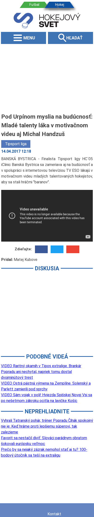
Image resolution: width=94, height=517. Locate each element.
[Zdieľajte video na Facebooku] (41, 249)
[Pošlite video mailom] (72, 249)
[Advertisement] (47, 78)
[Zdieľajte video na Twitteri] (57, 249)
